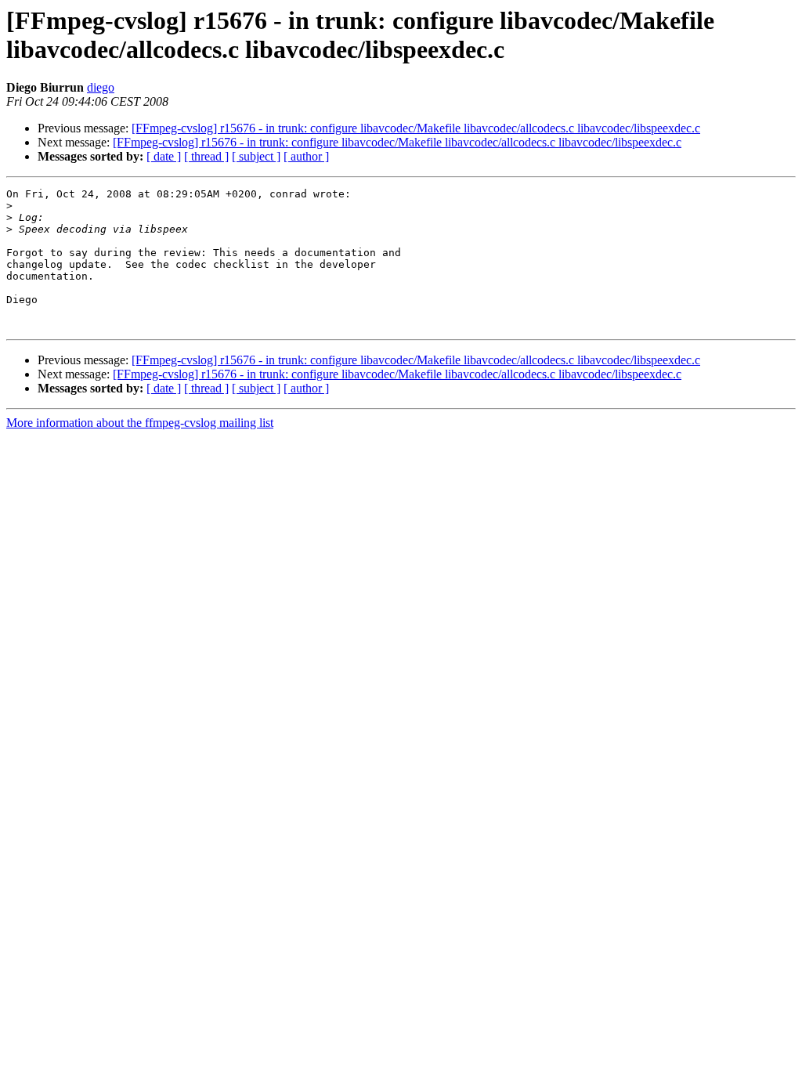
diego (100, 87)
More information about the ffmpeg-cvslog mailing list (139, 422)
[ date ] (163, 156)
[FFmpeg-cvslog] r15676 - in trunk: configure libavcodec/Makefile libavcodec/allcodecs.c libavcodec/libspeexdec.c (416, 128)
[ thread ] (206, 156)
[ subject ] (256, 156)
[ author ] (306, 156)
